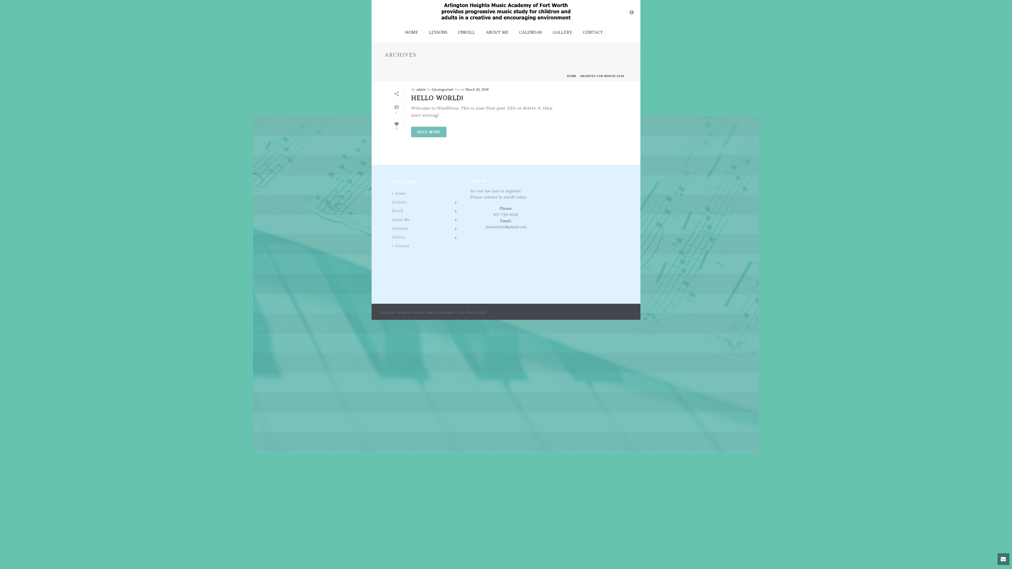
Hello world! (437, 98)
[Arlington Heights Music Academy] (506, 12)
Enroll (466, 32)
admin (421, 89)
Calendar (530, 32)
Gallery (562, 32)
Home (411, 32)
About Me (497, 32)
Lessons (438, 32)
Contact (593, 32)
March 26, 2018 (476, 89)
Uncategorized (442, 89)
